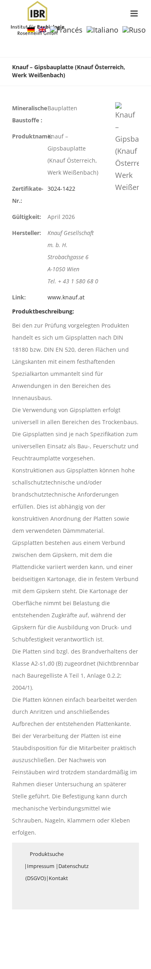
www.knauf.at (66, 297)
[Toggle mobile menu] (134, 13)
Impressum (40, 866)
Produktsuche (47, 854)
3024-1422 (61, 188)
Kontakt (58, 878)
